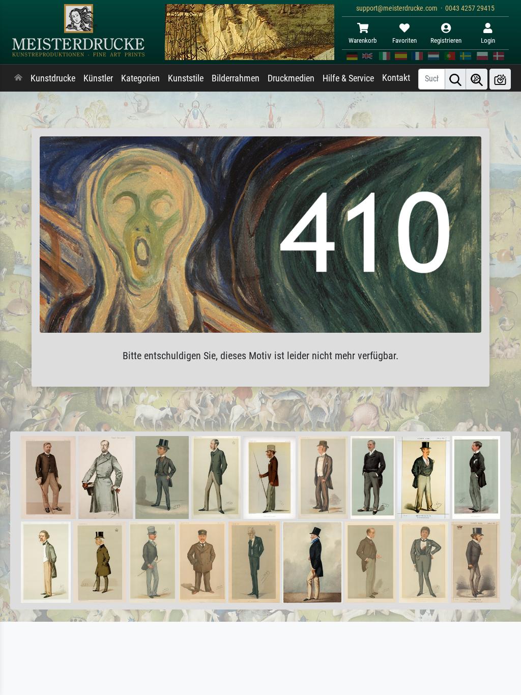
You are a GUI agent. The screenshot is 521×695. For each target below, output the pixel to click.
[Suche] (455, 79)
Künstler (98, 78)
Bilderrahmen (235, 78)
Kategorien (140, 78)
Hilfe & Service (348, 78)
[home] (18, 78)
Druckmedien (291, 78)
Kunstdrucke (53, 78)
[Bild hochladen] (500, 79)
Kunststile (186, 78)
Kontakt (396, 78)
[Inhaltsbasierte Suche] (476, 79)
